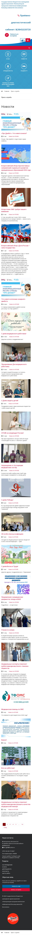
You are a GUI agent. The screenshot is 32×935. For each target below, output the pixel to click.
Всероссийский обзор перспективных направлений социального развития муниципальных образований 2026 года (16, 168)
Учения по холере (7, 630)
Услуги (4, 867)
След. (5, 827)
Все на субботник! (8, 768)
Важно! (4, 740)
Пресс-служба (15, 91)
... (18, 824)
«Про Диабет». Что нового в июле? (14, 133)
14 (22, 824)
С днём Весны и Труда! (9, 566)
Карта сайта (6, 873)
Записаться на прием (14, 35)
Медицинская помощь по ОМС (12, 709)
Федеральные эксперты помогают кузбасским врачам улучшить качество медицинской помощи (15, 804)
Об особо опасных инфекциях (12, 534)
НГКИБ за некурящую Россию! (12, 433)
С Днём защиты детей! (9, 400)
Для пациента (6, 869)
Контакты (5, 871)
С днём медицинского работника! (13, 334)
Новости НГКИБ (14, 136)
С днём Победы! (7, 500)
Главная (6, 91)
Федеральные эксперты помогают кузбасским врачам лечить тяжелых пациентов (14, 666)
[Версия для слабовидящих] (22, 40)
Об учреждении (7, 865)
